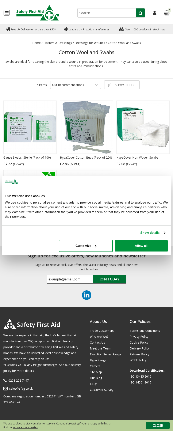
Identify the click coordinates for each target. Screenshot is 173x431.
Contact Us (97, 342)
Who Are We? (99, 336)
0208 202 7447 (18, 380)
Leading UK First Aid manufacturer (88, 29)
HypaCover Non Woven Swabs (137, 157)
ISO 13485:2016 (140, 376)
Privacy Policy (139, 336)
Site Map (96, 372)
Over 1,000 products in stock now (144, 29)
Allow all (141, 245)
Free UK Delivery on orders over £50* (33, 29)
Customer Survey (101, 390)
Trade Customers (102, 331)
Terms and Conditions (145, 331)
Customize (83, 245)
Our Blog (96, 378)
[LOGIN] (154, 13)
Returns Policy (139, 354)
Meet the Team (100, 348)
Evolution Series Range (105, 354)
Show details (149, 232)
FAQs (93, 384)
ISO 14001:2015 (140, 382)
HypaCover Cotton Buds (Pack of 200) (86, 157)
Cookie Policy (139, 342)
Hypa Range (98, 360)
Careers (95, 366)
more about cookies (25, 427)
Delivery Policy (140, 348)
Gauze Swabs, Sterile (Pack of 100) (27, 157)
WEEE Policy (138, 360)
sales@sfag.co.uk (21, 388)
